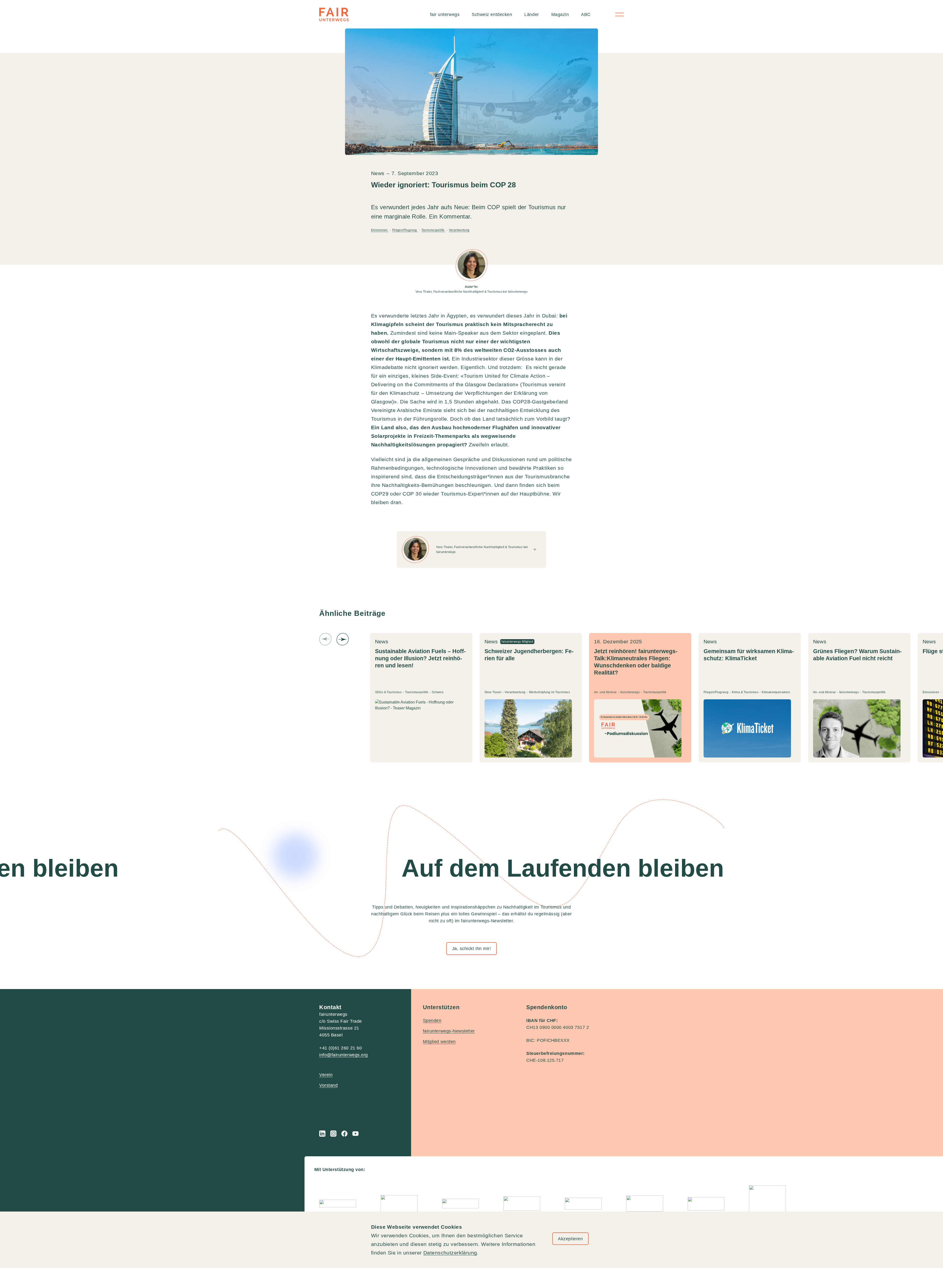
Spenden (432, 1020)
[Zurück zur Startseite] (334, 14)
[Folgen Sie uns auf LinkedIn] (322, 1133)
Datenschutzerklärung (450, 1252)
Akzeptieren (570, 1238)
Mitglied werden (439, 1041)
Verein (326, 1074)
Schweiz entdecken (492, 14)
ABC (586, 14)
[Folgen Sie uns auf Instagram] (333, 1133)
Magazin (560, 14)
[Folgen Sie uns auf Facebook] (344, 1133)
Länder (531, 14)
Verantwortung (459, 230)
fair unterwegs (445, 14)
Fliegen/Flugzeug (405, 230)
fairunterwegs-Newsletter (449, 1031)
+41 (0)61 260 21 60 (340, 1048)
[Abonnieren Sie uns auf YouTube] (355, 1133)
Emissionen (379, 230)
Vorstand (328, 1085)
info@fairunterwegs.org (343, 1054)
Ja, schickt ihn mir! (471, 948)
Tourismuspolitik (433, 230)
